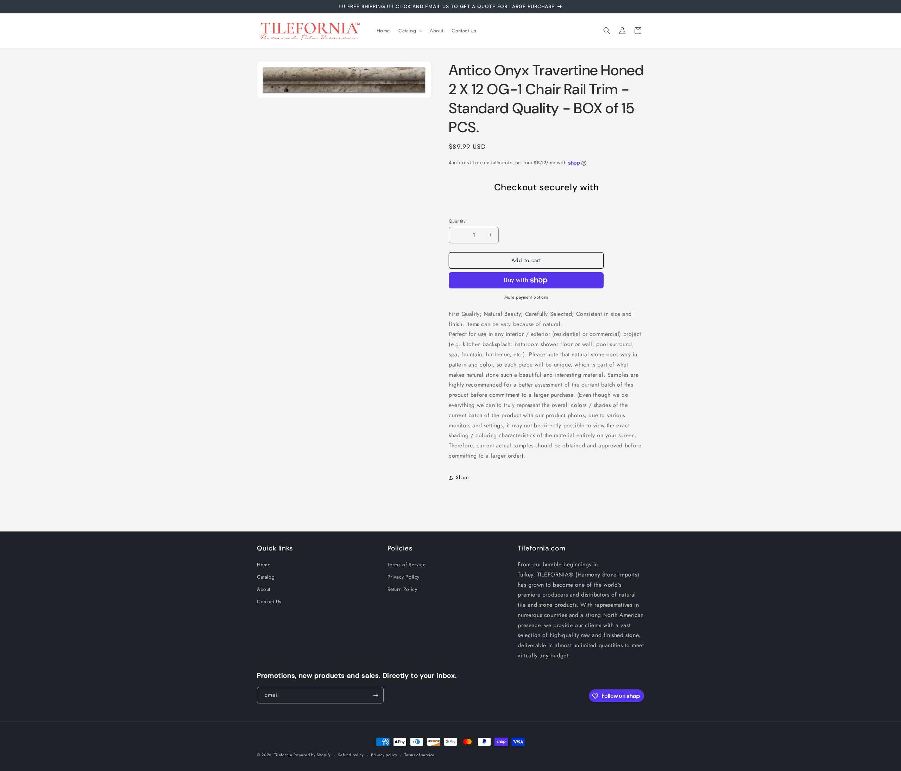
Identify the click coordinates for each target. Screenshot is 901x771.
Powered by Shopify (312, 755)
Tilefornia (283, 755)
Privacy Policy (404, 577)
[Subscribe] (375, 695)
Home (263, 564)
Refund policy (351, 754)
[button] (410, 30)
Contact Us (269, 601)
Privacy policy (384, 754)
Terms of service (419, 754)
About (263, 589)
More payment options (526, 297)
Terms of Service (407, 564)
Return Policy (402, 589)
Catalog (266, 577)
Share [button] (462, 477)
